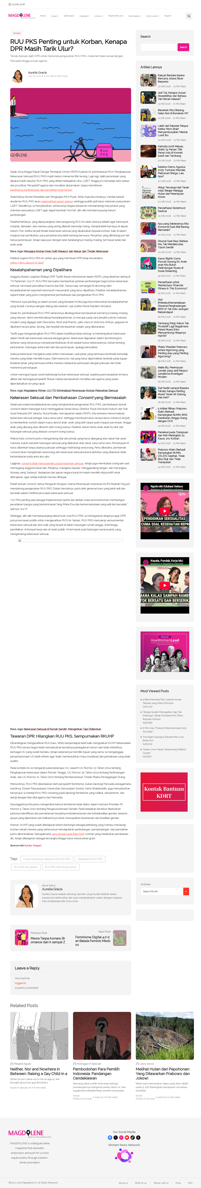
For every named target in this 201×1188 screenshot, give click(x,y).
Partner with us (161, 1183)
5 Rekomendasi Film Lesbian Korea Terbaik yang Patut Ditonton (162, 701)
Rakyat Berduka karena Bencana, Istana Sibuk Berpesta (171, 78)
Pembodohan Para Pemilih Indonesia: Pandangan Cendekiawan (96, 1073)
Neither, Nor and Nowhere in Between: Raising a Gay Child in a (38, 1071)
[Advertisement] (165, 848)
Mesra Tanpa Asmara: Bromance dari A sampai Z (48, 940)
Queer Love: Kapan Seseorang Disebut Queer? (164, 751)
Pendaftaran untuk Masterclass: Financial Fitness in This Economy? (172, 285)
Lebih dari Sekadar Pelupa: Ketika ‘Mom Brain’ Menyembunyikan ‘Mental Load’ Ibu (173, 130)
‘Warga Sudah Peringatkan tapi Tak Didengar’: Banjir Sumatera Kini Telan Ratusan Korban (163, 716)
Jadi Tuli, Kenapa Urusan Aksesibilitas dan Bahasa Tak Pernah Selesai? (172, 96)
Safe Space (69, 16)
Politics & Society (82, 1098)
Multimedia (133, 16)
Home (43, 16)
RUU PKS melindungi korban (61, 867)
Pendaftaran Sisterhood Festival (171, 210)
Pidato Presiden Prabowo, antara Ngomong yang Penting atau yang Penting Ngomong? (173, 351)
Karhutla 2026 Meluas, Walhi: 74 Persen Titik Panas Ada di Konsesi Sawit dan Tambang (171, 151)
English (167, 16)
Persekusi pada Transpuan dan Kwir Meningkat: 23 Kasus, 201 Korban (173, 435)
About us (123, 1183)
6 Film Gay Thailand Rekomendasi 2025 (164, 728)
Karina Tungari (32, 845)
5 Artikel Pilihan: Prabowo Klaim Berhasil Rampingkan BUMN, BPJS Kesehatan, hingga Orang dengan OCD (172, 415)
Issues (54, 16)
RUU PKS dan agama (26, 867)
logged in (20, 983)
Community (151, 16)
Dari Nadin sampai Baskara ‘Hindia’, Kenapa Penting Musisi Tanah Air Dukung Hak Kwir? (173, 393)
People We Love (115, 16)
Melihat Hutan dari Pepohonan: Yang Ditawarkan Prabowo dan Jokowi (163, 1073)
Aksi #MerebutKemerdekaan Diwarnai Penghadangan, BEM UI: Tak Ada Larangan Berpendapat (173, 306)
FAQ (190, 1183)
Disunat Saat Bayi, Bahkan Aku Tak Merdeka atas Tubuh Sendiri (173, 244)
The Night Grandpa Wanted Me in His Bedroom (163, 739)
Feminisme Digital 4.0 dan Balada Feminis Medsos (92, 941)
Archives (146, 884)
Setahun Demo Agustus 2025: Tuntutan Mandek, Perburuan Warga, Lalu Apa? (172, 171)
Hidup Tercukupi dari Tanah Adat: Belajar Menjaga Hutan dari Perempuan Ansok (173, 192)
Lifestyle (83, 16)
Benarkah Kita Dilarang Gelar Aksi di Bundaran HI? (173, 112)
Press (178, 1183)
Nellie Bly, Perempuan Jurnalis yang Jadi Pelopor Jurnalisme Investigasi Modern (173, 372)
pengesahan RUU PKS (90, 859)
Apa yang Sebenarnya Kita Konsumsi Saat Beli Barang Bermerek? (173, 226)
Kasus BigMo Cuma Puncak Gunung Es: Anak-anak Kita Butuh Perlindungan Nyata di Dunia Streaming (172, 265)
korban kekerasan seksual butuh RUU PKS (46, 859)
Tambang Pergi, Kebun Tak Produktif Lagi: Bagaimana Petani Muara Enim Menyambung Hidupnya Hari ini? (173, 329)
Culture (97, 16)
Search (145, 36)
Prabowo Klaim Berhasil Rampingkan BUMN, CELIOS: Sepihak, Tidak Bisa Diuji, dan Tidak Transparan (171, 456)
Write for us (141, 1183)
